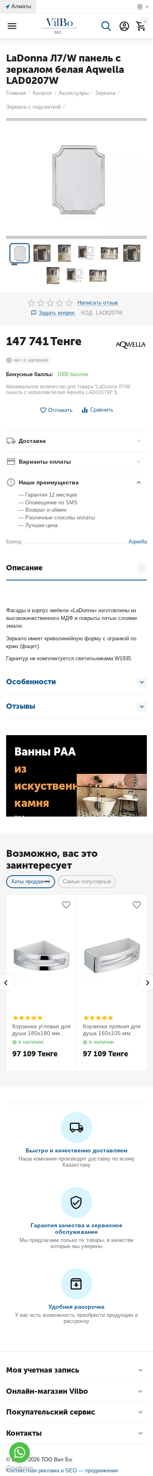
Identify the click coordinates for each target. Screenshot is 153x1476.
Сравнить (101, 410)
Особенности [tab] (31, 681)
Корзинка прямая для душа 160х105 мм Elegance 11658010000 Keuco (112, 1030)
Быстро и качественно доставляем (76, 1150)
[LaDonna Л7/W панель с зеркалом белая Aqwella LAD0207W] (76, 178)
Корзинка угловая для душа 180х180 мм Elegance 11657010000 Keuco (41, 1030)
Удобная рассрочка (76, 1306)
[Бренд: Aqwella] (130, 344)
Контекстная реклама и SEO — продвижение (62, 1470)
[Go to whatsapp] (19, 1452)
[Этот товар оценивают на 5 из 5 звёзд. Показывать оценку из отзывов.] (27, 1017)
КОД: (87, 313)
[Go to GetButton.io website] (20, 1467)
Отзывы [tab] (20, 706)
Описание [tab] (24, 567)
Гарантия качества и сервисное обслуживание (76, 1228)
